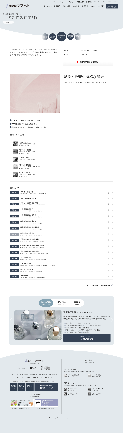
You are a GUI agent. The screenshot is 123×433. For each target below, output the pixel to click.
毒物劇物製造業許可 (89, 61)
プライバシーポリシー (99, 2)
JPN (111, 2)
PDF (112, 193)
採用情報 (88, 2)
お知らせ (55, 2)
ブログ (24, 377)
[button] (112, 319)
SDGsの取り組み (70, 2)
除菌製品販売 (80, 2)
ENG (114, 2)
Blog (61, 2)
